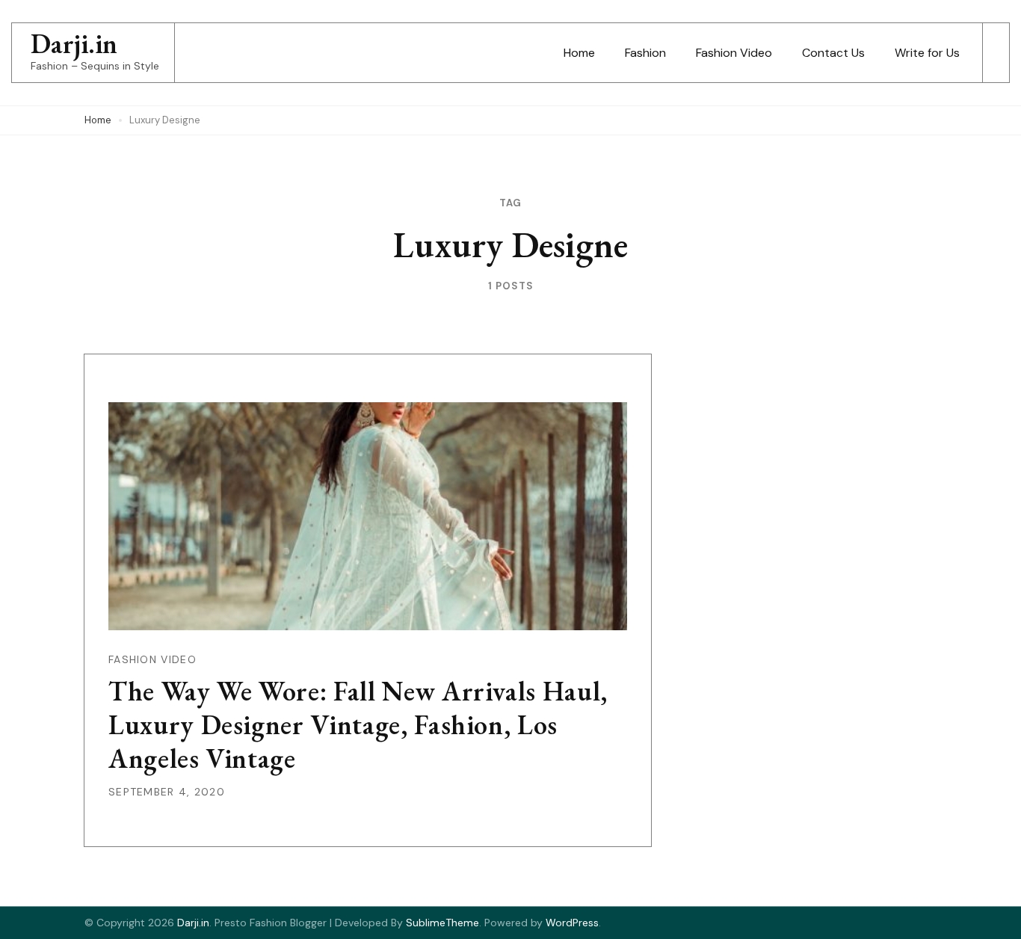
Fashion (645, 53)
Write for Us (927, 53)
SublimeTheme (442, 922)
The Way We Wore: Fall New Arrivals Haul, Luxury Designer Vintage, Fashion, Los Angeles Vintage (358, 725)
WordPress (572, 922)
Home (579, 53)
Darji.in (74, 43)
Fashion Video (734, 53)
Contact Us (833, 53)
